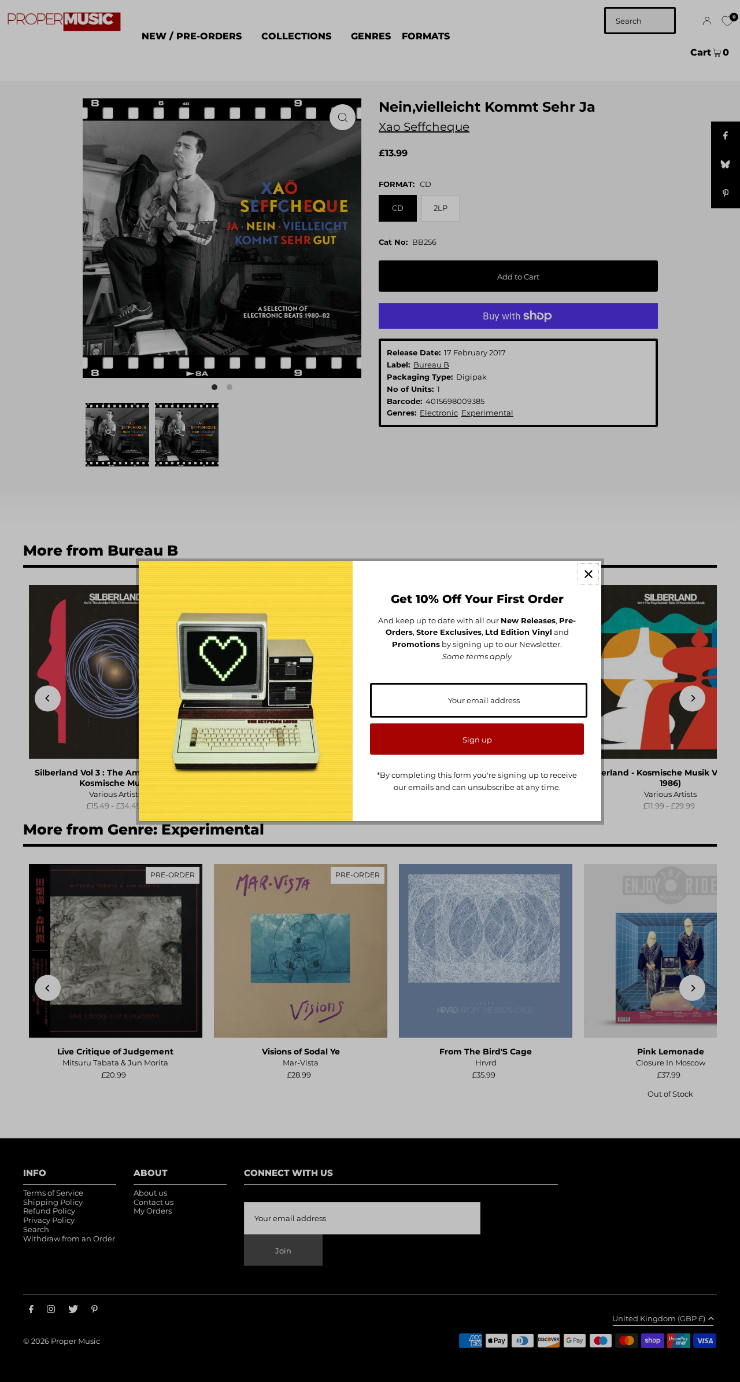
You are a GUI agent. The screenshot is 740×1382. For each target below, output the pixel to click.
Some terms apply (477, 656)
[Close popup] (588, 574)
